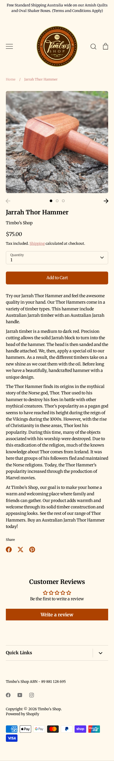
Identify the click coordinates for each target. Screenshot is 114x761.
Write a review (57, 614)
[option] (57, 142)
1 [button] (51, 201)
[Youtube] (20, 695)
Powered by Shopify (22, 714)
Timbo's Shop (19, 222)
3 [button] (63, 201)
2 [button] (57, 201)
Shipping (37, 243)
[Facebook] (8, 695)
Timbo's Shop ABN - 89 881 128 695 (36, 681)
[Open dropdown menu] (100, 653)
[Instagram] (31, 695)
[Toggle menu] (9, 46)
